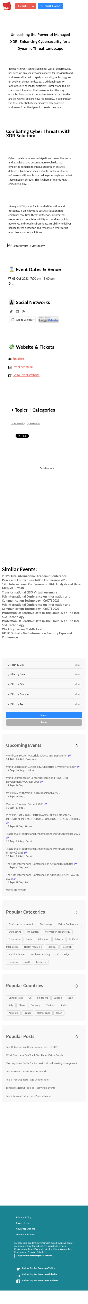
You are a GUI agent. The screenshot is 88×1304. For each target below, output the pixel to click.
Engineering (15, 932)
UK (30, 998)
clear (77, 665)
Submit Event (50, 6)
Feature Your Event (26, 1234)
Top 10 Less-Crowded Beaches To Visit (26, 1071)
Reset (44, 722)
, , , (14, 283)
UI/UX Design (62, 954)
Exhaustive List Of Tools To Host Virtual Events (30, 1088)
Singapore (42, 998)
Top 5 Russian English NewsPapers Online (28, 1096)
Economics (14, 939)
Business (13, 962)
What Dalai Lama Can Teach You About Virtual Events (34, 1055)
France (27, 1013)
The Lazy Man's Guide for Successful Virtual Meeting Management (41, 1063)
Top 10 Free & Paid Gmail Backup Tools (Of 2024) (32, 1047)
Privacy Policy (23, 1217)
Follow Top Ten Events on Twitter (39, 1268)
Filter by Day (17, 665)
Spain (70, 998)
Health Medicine (33, 947)
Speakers (18, 359)
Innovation (33, 932)
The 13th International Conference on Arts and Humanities (39, 864)
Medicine (41, 962)
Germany (36, 1005)
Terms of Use (23, 1223)
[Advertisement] (44, 514)
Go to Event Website (26, 375)
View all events (16, 890)
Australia (13, 1013)
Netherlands (43, 1013)
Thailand (50, 1005)
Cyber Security (18, 423)
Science (59, 939)
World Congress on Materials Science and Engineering (36, 755)
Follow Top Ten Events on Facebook (40, 1280)
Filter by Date (17, 674)
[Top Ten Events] (7, 6)
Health (27, 962)
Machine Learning (40, 954)
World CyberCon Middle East (22, 629)
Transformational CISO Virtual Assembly (29, 592)
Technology (46, 924)
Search (44, 715)
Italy (11, 1005)
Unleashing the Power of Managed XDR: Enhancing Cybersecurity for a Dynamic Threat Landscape (40, 42)
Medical (51, 947)
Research (67, 947)
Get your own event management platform (34, 1256)
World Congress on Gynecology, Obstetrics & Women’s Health (41, 767)
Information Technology (57, 932)
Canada (58, 998)
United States (16, 998)
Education (43, 939)
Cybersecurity (33, 423)
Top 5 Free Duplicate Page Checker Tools (28, 1079)
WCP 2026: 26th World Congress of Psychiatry (32, 793)
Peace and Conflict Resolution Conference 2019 (34, 580)
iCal (22, 319)
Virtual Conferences (68, 924)
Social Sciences (17, 954)
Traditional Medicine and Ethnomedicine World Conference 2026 (43, 834)
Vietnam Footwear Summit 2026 (24, 804)
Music (29, 939)
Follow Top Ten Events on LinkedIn (39, 1274)
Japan (59, 1013)
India (64, 1005)
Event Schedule (23, 367)
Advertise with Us (25, 1229)
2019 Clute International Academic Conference (34, 576)
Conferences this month (21, 924)
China (22, 1005)
